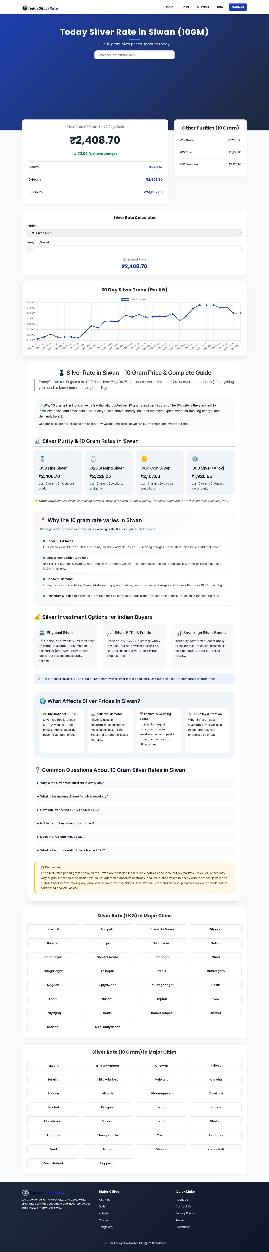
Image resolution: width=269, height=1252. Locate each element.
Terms (180, 1220)
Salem (216, 943)
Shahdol (53, 1027)
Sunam (107, 999)
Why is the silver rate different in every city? (72, 783)
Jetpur (162, 1107)
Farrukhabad (53, 1163)
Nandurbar (216, 1135)
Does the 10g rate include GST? (63, 837)
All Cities (104, 1200)
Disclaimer (183, 1227)
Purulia (53, 1079)
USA (220, 7)
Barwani (53, 943)
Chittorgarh (216, 971)
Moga (107, 1149)
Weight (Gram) (38, 242)
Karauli (215, 1107)
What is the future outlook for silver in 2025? (72, 850)
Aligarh (107, 1093)
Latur (162, 1121)
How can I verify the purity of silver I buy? (70, 810)
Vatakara (216, 1093)
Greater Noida (107, 957)
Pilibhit (216, 1065)
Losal (53, 999)
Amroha (216, 1079)
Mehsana (162, 1079)
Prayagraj (53, 1013)
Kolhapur (107, 971)
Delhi (185, 7)
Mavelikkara (53, 1121)
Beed (53, 1149)
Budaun (53, 1093)
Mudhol (53, 1107)
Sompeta (107, 929)
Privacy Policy (185, 1213)
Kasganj (107, 1107)
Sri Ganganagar (162, 985)
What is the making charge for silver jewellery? (74, 796)
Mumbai (203, 7)
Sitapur (107, 1121)
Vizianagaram (161, 1093)
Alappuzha (107, 1163)
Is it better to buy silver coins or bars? (67, 823)
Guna (216, 957)
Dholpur (216, 1121)
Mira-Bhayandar (107, 1027)
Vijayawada (107, 985)
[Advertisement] (134, 90)
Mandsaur (161, 943)
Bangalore (106, 1227)
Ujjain (107, 943)
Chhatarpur (53, 957)
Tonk (215, 999)
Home (169, 7)
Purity (31, 226)
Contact (238, 7)
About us (182, 1200)
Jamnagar (162, 957)
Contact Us (183, 1206)
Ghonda (162, 1149)
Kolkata (104, 1213)
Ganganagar (53, 971)
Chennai (104, 1220)
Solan (107, 1013)
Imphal (161, 999)
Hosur (215, 985)
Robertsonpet (161, 1013)
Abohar (215, 1013)
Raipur (162, 971)
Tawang (53, 1065)
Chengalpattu (107, 1135)
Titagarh (215, 929)
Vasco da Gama (162, 929)
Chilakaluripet (107, 1079)
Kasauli (53, 929)
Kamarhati (216, 1149)
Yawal (161, 1135)
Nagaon (53, 985)
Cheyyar (161, 1065)
